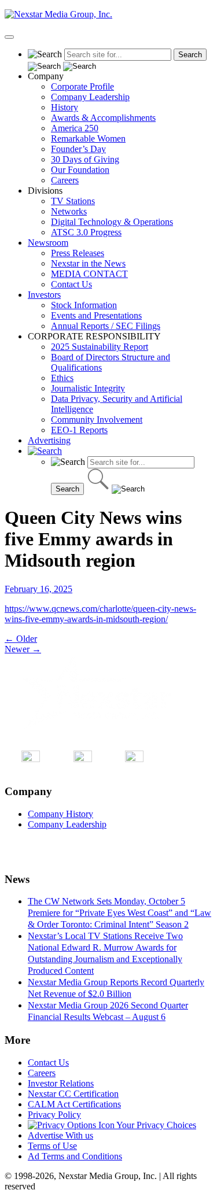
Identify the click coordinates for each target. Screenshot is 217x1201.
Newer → (23, 649)
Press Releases (77, 253)
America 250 (74, 128)
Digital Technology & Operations (112, 222)
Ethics (62, 378)
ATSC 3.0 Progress (86, 232)
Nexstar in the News (88, 263)
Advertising (49, 440)
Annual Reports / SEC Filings (105, 326)
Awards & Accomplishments (103, 118)
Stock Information (84, 305)
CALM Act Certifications (74, 1104)
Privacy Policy (54, 1114)
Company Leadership (90, 97)
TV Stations (73, 201)
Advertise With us (60, 1135)
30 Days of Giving (85, 159)
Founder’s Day (78, 149)
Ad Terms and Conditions (75, 1156)
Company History (60, 814)
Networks (69, 211)
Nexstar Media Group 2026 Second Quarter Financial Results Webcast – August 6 (108, 1011)
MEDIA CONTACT (89, 274)
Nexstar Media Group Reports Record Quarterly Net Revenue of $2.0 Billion (116, 988)
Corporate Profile (82, 86)
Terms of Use (52, 1146)
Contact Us (71, 284)
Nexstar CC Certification (73, 1094)
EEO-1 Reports (79, 430)
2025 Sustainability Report (99, 347)
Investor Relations (61, 1083)
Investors (44, 295)
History (64, 107)
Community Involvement (96, 419)
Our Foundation (80, 170)
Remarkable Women (88, 138)
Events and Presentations (96, 315)
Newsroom (48, 242)
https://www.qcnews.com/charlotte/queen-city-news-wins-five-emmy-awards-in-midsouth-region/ (100, 614)
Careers (65, 180)
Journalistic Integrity (88, 388)
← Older (21, 639)
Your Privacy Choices (155, 1125)
